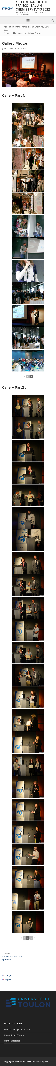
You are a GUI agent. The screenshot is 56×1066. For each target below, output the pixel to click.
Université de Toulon (14, 1035)
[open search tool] (53, 20)
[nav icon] (28, 20)
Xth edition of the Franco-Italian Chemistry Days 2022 (33, 5)
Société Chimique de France (17, 1029)
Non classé (22, 49)
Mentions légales (12, 1040)
